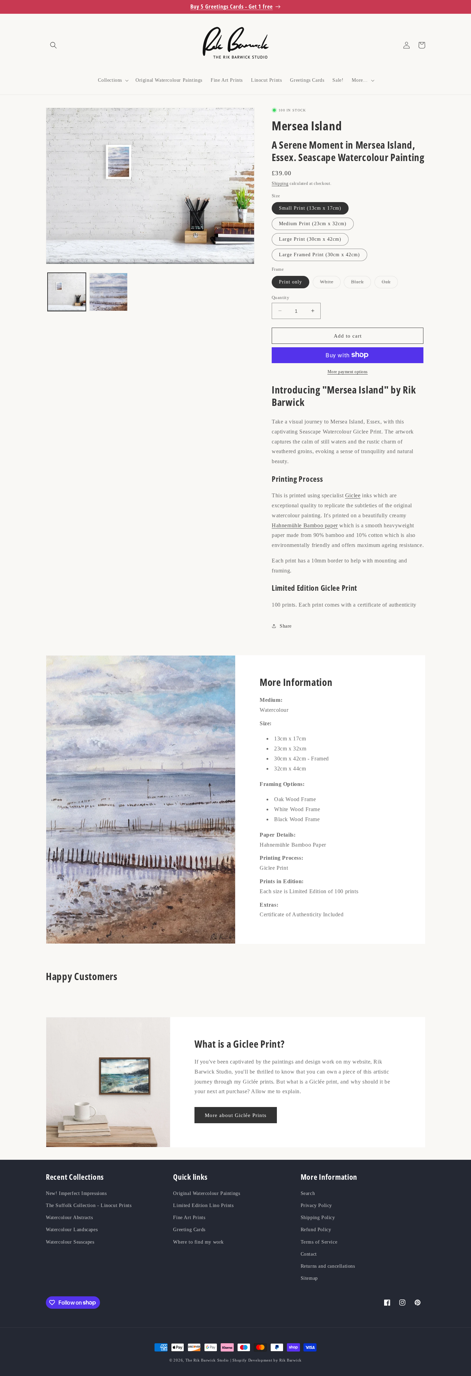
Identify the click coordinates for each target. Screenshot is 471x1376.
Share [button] (286, 625)
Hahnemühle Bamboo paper (305, 525)
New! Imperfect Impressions (76, 1193)
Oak (390, 283)
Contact (309, 1254)
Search (308, 1193)
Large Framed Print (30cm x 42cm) (319, 254)
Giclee (353, 495)
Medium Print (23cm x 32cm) (313, 223)
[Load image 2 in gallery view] (108, 292)
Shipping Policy (318, 1217)
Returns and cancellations (328, 1266)
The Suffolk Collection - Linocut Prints (88, 1205)
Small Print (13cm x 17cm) (310, 207)
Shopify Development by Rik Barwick (267, 1360)
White (330, 283)
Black (361, 283)
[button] (53, 45)
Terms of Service (319, 1242)
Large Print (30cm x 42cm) (310, 238)
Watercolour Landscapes (72, 1230)
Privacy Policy (316, 1205)
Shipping (280, 183)
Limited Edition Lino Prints (203, 1205)
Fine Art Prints (189, 1217)
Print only (290, 281)
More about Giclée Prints (236, 1115)
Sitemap (309, 1278)
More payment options (348, 371)
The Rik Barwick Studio (207, 1360)
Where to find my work (198, 1242)
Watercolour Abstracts (69, 1217)
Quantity (280, 297)
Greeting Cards (189, 1230)
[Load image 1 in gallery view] (67, 292)
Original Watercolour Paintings (206, 1193)
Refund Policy (316, 1230)
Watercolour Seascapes (70, 1242)
